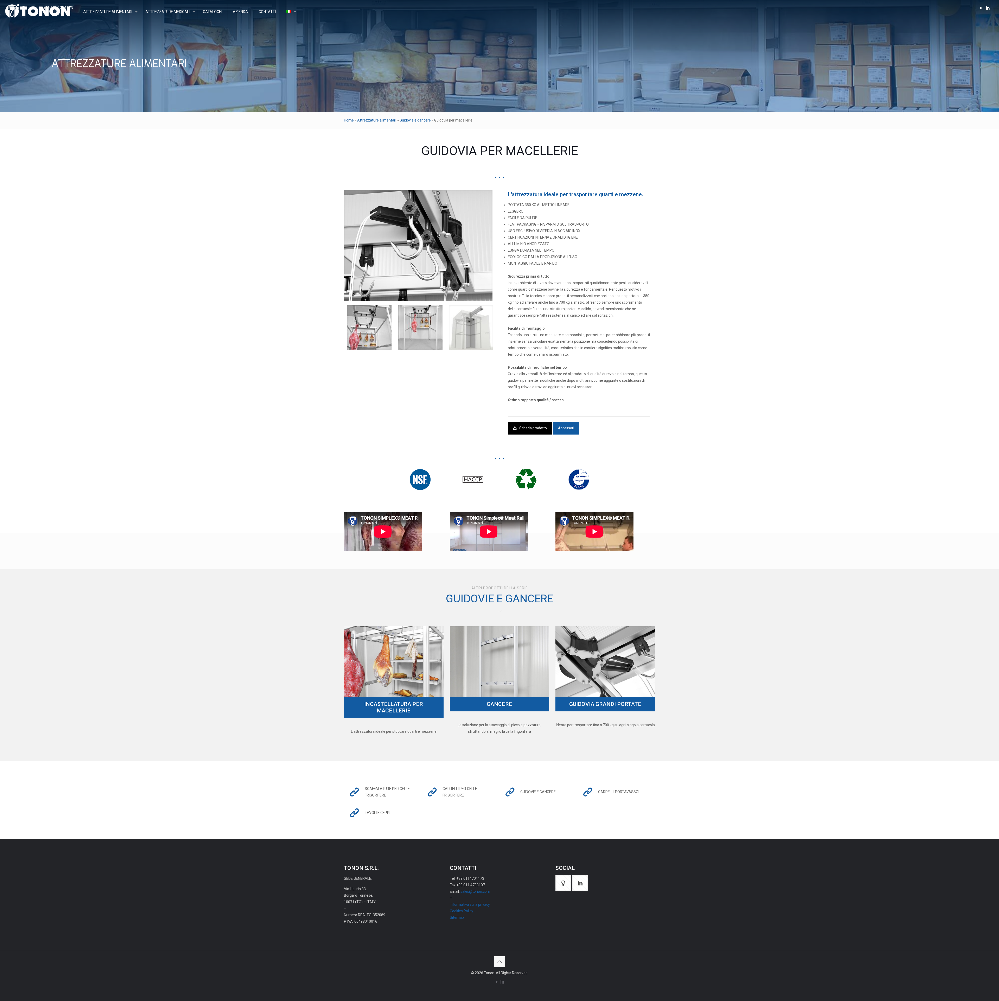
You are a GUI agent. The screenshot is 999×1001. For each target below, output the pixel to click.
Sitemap (457, 917)
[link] (418, 245)
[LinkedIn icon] (502, 982)
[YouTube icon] (497, 982)
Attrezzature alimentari (376, 120)
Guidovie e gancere (415, 120)
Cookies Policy (461, 911)
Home (349, 120)
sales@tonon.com (475, 891)
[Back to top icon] (499, 961)
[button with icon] (563, 883)
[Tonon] (37, 11)
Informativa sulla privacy (470, 904)
